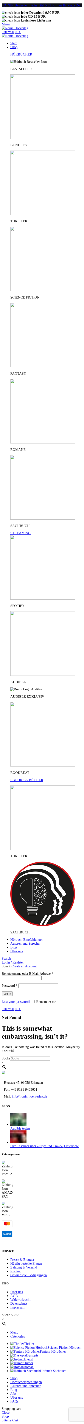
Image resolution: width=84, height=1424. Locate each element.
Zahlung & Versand (23, 1267)
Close (5, 1412)
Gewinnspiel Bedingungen (28, 1275)
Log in (7, 993)
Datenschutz (18, 1303)
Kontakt (15, 1271)
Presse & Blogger (22, 1259)
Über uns (16, 1292)
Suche (6, 1058)
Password (9, 985)
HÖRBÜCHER (21, 54)
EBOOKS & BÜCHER (26, 780)
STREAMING (20, 533)
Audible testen (20, 1128)
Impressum (17, 1307)
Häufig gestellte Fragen (26, 1263)
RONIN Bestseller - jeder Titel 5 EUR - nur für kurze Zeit (42, 5)
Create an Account (24, 966)
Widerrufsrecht (20, 1299)
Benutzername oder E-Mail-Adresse (27, 973)
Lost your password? (16, 1002)
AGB (14, 1296)
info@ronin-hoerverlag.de (29, 1096)
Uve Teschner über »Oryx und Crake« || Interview (44, 1146)
